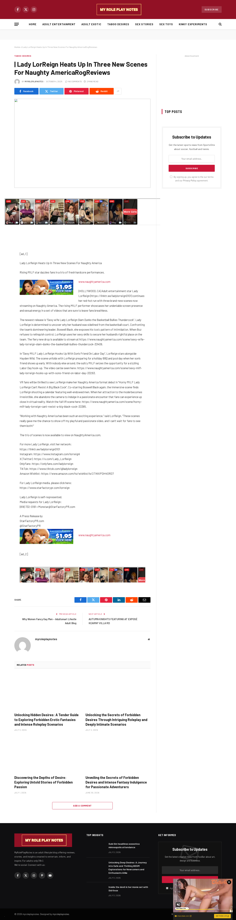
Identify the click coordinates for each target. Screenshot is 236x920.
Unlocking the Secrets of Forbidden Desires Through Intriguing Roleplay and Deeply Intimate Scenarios (116, 719)
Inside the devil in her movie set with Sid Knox (128, 888)
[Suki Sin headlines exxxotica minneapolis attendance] (95, 848)
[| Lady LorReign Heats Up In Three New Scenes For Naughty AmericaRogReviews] (82, 143)
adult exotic (91, 24)
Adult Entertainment (58, 24)
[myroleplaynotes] (118, 9)
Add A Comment (82, 805)
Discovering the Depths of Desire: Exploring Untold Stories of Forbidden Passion (43, 782)
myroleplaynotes (34, 81)
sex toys (166, 24)
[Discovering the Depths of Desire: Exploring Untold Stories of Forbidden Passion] (46, 754)
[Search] (220, 24)
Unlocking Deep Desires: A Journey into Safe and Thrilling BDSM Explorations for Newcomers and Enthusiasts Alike (127, 867)
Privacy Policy (189, 180)
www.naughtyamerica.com (94, 281)
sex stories (144, 24)
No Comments (75, 81)
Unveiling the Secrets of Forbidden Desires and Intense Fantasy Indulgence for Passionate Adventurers (116, 782)
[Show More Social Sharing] (118, 91)
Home (32, 24)
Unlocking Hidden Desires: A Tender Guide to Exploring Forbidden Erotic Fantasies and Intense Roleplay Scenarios (46, 719)
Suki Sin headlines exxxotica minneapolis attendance (124, 845)
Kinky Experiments (193, 24)
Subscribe (212, 9)
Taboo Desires (118, 24)
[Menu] (16, 24)
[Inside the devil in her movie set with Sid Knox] (95, 891)
